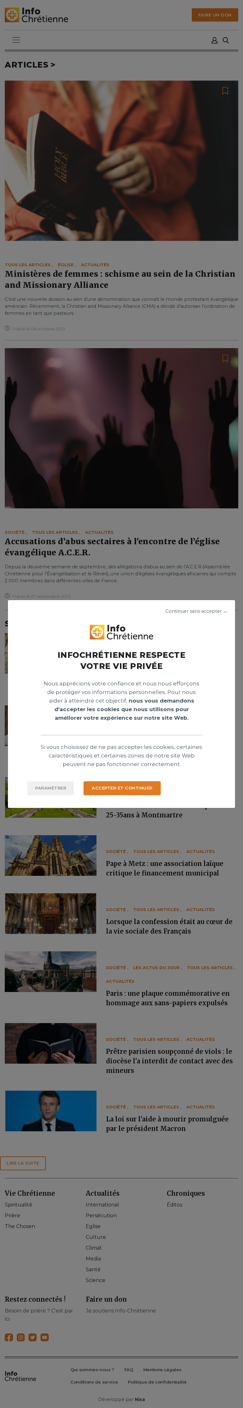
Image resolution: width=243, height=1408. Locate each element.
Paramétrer (50, 787)
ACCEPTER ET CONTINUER (122, 787)
